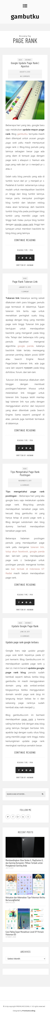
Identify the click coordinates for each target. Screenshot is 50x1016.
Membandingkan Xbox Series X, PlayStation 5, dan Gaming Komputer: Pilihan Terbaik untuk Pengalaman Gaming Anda (24, 863)
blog (20, 60)
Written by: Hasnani (25, 265)
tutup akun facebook (17, 551)
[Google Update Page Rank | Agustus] (25, 89)
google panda (26, 346)
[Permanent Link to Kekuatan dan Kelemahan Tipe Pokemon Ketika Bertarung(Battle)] (25, 884)
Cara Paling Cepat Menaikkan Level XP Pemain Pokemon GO (25, 933)
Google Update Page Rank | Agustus (25, 64)
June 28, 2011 (25, 632)
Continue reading (25, 240)
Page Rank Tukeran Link (25, 281)
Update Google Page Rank (25, 626)
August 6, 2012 (25, 72)
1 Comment (25, 292)
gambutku (25, 16)
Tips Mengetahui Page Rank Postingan (25, 473)
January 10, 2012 (25, 287)
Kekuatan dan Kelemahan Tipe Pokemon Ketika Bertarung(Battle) (25, 898)
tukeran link (37, 547)
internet (28, 60)
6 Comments (25, 485)
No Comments (25, 76)
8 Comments (25, 636)
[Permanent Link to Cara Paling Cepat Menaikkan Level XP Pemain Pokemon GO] (25, 918)
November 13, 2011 (25, 481)
